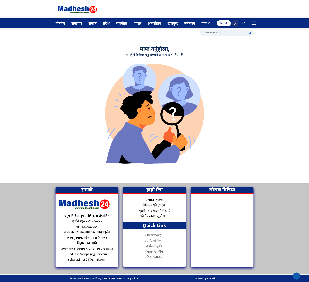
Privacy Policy (131, 278)
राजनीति (121, 24)
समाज (93, 24)
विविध (205, 24)
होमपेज (60, 24)
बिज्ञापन (112, 278)
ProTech (211, 278)
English (224, 23)
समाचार (76, 24)
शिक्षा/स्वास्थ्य (154, 257)
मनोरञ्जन (189, 24)
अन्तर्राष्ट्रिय (154, 24)
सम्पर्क (120, 278)
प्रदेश (106, 24)
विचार (137, 24)
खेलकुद (173, 24)
